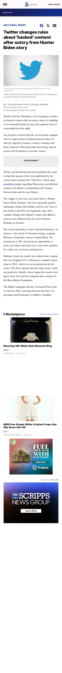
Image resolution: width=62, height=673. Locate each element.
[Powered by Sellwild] (54, 480)
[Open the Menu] (4, 4)
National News (14, 25)
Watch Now (54, 4)
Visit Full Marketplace (49, 314)
